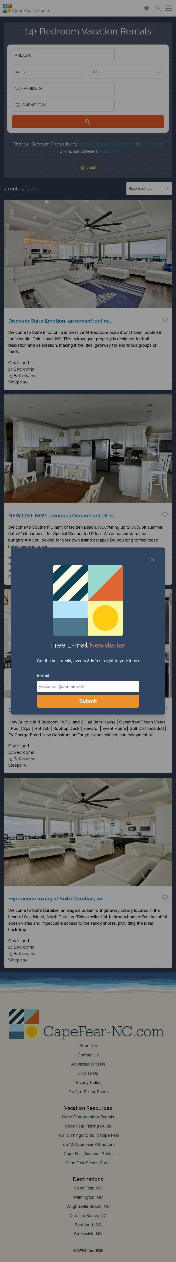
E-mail (43, 675)
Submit (88, 701)
